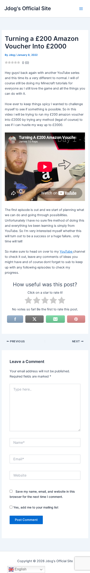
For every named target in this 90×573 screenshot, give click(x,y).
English (20, 569)
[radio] (28, 300)
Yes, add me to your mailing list (35, 507)
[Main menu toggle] (81, 8)
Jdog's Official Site (27, 8)
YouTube (66, 251)
